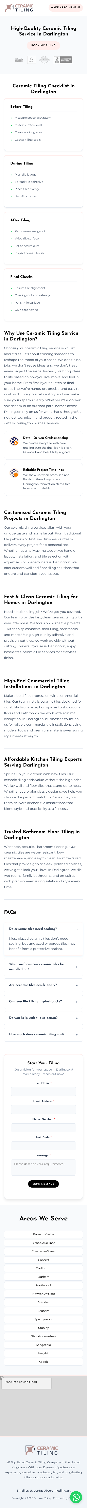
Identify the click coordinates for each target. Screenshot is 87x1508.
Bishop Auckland (43, 1243)
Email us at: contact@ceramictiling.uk (43, 1490)
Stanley (43, 1328)
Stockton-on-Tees (43, 1336)
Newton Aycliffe (43, 1294)
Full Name (43, 1083)
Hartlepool (43, 1285)
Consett (43, 1260)
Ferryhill (43, 1353)
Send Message (43, 1184)
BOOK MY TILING (43, 45)
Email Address (43, 1101)
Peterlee (43, 1302)
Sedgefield (43, 1345)
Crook (43, 1362)
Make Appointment (66, 7)
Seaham (43, 1311)
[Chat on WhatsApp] (76, 1497)
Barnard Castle (43, 1234)
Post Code (44, 1137)
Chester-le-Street (44, 1251)
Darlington (43, 1268)
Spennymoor (43, 1319)
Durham (44, 1277)
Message (44, 1155)
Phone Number (43, 1119)
